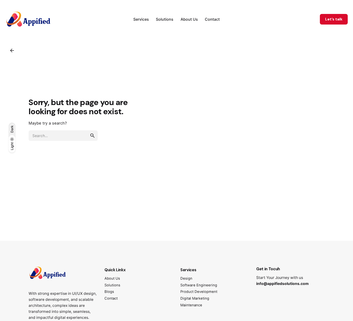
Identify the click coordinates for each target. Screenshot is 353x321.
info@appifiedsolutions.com (282, 283)
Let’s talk (333, 19)
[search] (92, 135)
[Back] (12, 50)
